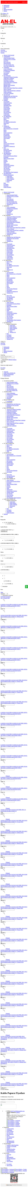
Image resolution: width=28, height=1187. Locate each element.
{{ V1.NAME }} (9, 540)
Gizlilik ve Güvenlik (11, 1146)
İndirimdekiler (10, 1157)
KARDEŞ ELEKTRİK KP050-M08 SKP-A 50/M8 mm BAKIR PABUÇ (14, 659)
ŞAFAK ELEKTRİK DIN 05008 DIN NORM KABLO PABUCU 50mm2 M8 (14, 896)
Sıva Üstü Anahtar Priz (9, 66)
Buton (5, 130)
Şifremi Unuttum (12, 359)
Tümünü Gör (10, 204)
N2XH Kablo (7, 104)
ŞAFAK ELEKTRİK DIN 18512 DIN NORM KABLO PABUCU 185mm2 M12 (14, 994)
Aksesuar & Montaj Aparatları (11, 77)
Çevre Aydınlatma (8, 69)
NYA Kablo (6, 107)
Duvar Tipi (6, 149)
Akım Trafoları (7, 154)
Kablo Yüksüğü (10, 179)
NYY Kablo (6, 111)
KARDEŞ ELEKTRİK (6, 604)
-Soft (7, 1184)
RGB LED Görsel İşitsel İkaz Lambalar (13, 88)
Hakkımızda (6, 5)
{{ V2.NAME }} (9, 549)
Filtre (2, 592)
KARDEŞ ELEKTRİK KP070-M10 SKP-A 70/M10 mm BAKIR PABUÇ (14, 713)
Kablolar (6, 100)
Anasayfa (6, 371)
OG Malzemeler (7, 116)
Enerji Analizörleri (8, 132)
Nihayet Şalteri (7, 137)
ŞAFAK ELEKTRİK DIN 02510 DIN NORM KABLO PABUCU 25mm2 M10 (14, 864)
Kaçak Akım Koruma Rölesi (10, 156)
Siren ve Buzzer (7, 89)
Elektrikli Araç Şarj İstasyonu (10, 96)
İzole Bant (6, 185)
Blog (5, 8)
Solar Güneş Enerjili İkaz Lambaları (12, 90)
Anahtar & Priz (10, 1128)
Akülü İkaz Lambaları (9, 78)
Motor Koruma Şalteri (9, 158)
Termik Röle (6, 164)
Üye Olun (3, 344)
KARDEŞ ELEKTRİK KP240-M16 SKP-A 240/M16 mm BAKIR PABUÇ (14, 767)
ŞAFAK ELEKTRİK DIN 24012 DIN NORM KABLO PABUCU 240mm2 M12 (14, 832)
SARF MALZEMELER (9, 373)
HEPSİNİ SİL (4, 531)
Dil (1, 14)
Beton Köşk (6, 117)
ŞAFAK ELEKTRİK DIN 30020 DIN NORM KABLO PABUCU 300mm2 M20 (14, 1084)
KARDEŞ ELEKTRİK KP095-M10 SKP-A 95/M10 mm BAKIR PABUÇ (14, 724)
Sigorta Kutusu (7, 63)
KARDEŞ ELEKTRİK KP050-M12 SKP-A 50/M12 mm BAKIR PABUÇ (14, 778)
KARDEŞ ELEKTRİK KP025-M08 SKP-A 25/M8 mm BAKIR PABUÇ (14, 637)
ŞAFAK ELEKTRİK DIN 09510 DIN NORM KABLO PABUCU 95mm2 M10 (14, 681)
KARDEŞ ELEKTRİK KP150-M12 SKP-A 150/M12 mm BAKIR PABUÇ (14, 745)
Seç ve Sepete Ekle (5, 598)
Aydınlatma (6, 67)
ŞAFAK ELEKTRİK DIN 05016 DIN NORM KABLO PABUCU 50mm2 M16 (14, 1026)
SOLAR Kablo (7, 112)
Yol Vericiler (6, 168)
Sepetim (8, 1160)
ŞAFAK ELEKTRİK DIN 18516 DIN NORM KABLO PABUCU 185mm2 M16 (14, 1004)
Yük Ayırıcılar (7, 169)
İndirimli (6, 514)
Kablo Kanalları (7, 187)
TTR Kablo (6, 113)
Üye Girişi (9, 1164)
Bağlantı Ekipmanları (9, 175)
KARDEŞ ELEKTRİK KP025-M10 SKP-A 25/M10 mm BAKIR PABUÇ (14, 788)
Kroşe (8, 181)
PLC (5, 139)
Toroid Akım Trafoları (9, 165)
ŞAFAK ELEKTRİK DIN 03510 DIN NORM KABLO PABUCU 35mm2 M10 (14, 886)
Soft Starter (6, 145)
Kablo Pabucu (10, 177)
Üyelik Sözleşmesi (11, 1151)
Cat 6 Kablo (6, 101)
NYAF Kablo (7, 108)
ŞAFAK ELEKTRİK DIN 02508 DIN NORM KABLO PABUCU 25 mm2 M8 (14, 1073)
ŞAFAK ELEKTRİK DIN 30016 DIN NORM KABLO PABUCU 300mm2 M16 (14, 616)
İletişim (5, 11)
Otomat (5, 160)
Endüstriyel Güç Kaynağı (10, 97)
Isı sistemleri (9, 401)
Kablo (8, 1135)
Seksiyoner (6, 123)
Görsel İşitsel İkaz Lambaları (10, 82)
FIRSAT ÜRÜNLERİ (9, 55)
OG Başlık (6, 120)
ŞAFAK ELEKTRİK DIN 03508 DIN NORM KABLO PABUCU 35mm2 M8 (14, 875)
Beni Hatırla (5, 359)
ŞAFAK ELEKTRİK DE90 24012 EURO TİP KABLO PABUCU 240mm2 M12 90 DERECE (13, 1062)
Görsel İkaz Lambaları (9, 81)
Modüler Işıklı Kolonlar (9, 85)
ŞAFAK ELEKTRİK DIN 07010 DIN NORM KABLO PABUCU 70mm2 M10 (14, 702)
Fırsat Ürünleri (10, 1131)
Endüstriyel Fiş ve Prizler (9, 59)
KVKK (8, 1147)
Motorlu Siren (7, 86)
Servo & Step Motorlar (9, 143)
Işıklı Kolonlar (7, 83)
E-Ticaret (10, 1184)
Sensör (5, 142)
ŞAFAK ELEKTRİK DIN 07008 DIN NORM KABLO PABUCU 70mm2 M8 (14, 918)
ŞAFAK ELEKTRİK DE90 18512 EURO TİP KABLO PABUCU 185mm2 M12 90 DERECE (13, 1050)
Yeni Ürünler (10, 1161)
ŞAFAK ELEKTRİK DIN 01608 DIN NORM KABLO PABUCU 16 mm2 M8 (14, 853)
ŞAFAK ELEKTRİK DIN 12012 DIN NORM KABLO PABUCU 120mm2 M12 (14, 950)
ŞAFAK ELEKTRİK (6, 615)
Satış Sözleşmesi (10, 1150)
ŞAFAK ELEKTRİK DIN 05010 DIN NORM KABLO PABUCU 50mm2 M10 (14, 907)
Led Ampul (6, 73)
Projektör (6, 74)
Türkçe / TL (5, 13)
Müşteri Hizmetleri (8, 9)
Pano (5, 147)
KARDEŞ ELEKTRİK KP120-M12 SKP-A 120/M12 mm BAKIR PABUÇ (14, 734)
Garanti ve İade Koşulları (12, 1145)
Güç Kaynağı (7, 94)
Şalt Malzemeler (7, 153)
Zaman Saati (6, 170)
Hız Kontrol (6, 134)
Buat (5, 183)
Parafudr (6, 161)
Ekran (5, 131)
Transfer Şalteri (7, 166)
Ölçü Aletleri (7, 138)
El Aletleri (6, 184)
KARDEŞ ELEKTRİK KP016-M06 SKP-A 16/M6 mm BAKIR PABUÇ (14, 799)
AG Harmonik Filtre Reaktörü (11, 172)
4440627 (18, 1112)
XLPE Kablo (7, 115)
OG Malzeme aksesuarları (10, 122)
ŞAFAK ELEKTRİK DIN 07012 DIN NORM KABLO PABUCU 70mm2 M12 (14, 691)
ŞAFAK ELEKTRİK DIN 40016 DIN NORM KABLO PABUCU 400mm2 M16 (14, 842)
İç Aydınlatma (7, 71)
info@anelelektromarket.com (17, 1111)
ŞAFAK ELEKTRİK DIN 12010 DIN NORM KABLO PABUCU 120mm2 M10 (14, 940)
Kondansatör (7, 135)
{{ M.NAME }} (9, 567)
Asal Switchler (7, 127)
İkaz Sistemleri (7, 75)
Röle (5, 141)
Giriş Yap (3, 343)
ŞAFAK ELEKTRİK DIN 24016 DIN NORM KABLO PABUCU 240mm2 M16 (14, 1015)
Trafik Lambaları (7, 92)
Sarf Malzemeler (7, 173)
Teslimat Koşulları (11, 1149)
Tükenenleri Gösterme (7, 595)
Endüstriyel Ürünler (8, 79)
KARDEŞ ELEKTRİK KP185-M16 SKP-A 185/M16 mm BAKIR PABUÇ (14, 756)
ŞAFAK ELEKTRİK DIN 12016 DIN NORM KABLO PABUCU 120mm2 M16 (14, 961)
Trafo (5, 124)
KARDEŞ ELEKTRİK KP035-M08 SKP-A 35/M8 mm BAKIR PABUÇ (14, 648)
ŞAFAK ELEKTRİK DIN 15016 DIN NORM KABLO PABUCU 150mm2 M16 (14, 983)
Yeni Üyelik (9, 1165)
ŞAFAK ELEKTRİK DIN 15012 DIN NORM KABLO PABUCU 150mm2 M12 (14, 972)
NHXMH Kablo (7, 105)
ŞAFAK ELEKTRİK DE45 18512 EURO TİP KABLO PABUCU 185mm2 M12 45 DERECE (13, 1038)
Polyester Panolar (8, 150)
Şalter (5, 162)
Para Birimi (3, 16)
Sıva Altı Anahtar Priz (9, 64)
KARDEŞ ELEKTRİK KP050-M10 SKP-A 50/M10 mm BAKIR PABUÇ (14, 670)
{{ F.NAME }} (9, 583)
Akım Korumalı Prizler (9, 58)
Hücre (5, 119)
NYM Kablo (7, 109)
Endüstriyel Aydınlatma (9, 70)
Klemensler (9, 180)
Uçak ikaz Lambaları (8, 93)
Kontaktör (6, 157)
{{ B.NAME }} (9, 558)
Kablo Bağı (9, 176)
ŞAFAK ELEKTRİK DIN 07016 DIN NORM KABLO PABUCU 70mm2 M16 (14, 929)
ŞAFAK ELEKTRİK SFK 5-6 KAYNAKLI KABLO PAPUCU (13, 810)
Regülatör (6, 98)
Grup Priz (6, 60)
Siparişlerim (6, 6)
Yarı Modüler (7, 151)
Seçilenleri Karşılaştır (6, 596)
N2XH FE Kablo (8, 103)
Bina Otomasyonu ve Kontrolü (11, 128)
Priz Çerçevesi (7, 62)
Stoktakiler (4, 586)
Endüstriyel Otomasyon (9, 146)
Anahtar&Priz (7, 56)
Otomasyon (6, 126)
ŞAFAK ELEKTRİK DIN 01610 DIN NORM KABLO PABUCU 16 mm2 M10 (14, 821)
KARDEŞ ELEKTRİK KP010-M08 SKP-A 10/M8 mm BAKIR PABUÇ (14, 627)
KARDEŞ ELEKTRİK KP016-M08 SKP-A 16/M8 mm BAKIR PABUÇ (14, 605)
